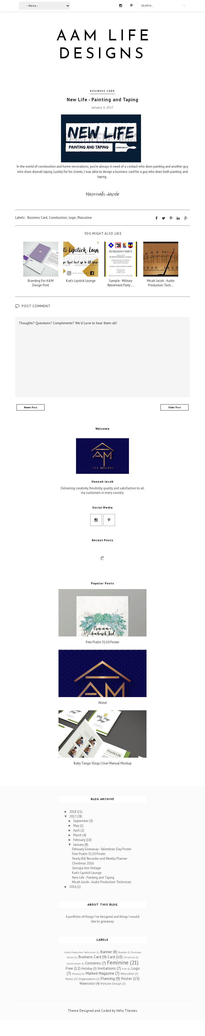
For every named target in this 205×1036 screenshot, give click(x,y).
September (81, 821)
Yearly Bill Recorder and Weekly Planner (99, 858)
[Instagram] (121, 5)
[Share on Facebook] (156, 218)
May (76, 826)
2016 (73, 887)
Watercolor (87, 983)
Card (111, 956)
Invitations (107, 968)
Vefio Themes (126, 1011)
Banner (106, 951)
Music (69, 979)
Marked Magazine (100, 973)
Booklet (122, 952)
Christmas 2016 (83, 863)
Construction (58, 217)
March (77, 835)
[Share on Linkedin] (178, 218)
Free (69, 968)
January (78, 844)
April (76, 830)
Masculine (85, 217)
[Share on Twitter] (163, 218)
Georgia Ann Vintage (86, 868)
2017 (73, 816)
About (102, 703)
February (79, 840)
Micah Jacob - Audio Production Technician (101, 882)
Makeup (76, 973)
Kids (124, 968)
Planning (107, 978)
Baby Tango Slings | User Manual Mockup (103, 763)
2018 (73, 812)
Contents (93, 962)
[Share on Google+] (186, 218)
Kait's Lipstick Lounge (87, 873)
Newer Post (30, 407)
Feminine (117, 962)
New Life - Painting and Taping (93, 877)
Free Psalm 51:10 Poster (102, 642)
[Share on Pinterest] (171, 218)
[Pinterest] (131, 5)
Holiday (87, 968)
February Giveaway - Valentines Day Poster (101, 849)
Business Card (102, 91)
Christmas (129, 957)
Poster (126, 978)
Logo (72, 217)
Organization (87, 979)
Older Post (174, 407)
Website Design (111, 983)
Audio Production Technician (80, 952)
